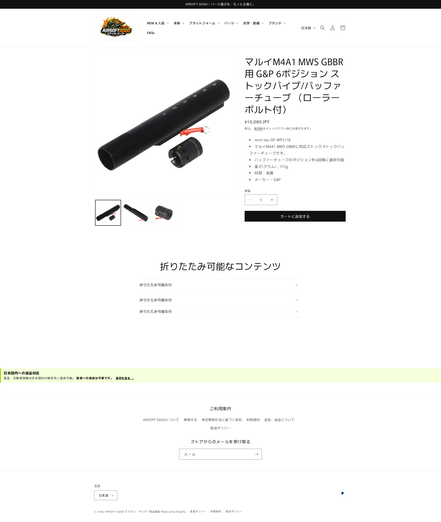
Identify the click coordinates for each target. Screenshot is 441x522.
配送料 (258, 128)
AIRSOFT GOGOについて (161, 419)
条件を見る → (125, 378)
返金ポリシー (198, 511)
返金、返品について (279, 419)
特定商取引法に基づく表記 (222, 419)
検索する (190, 419)
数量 (248, 191)
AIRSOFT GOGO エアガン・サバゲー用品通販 (132, 511)
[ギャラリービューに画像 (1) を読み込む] (108, 213)
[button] (157, 23)
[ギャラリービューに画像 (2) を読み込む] (136, 213)
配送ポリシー (220, 428)
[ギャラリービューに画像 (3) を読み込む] (163, 213)
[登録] (257, 454)
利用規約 (253, 419)
